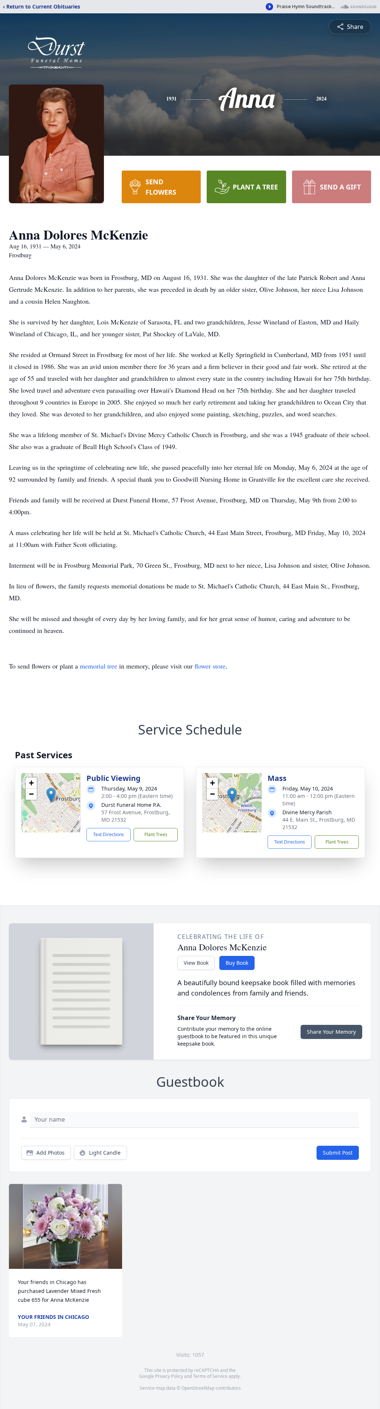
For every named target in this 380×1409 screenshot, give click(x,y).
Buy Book (237, 962)
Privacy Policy (169, 1376)
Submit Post (338, 1152)
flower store (210, 665)
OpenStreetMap (197, 1388)
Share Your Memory (331, 1031)
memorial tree (98, 665)
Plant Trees (155, 834)
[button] (51, 795)
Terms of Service (210, 1376)
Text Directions (108, 834)
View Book (196, 962)
